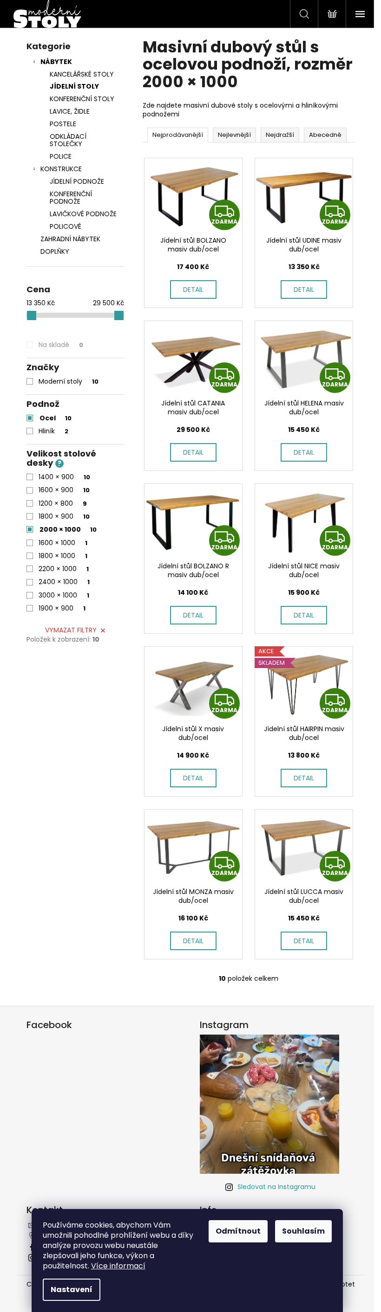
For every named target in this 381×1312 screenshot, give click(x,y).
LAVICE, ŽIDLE (70, 111)
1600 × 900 (64, 490)
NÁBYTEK (56, 61)
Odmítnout (238, 1231)
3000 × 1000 (64, 595)
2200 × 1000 (64, 568)
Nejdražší (280, 134)
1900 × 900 (62, 608)
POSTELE (63, 124)
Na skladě (61, 344)
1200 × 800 (63, 503)
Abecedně (325, 134)
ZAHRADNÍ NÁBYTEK (70, 239)
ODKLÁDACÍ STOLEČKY (68, 140)
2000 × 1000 (68, 529)
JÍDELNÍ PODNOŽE (77, 181)
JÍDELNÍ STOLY (74, 86)
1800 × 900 (64, 516)
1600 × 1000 (63, 542)
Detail (193, 289)
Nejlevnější (234, 134)
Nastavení (71, 1289)
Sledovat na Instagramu (276, 1186)
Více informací (118, 1266)
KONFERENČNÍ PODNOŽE (71, 197)
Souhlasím (303, 1231)
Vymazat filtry (71, 630)
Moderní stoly (69, 381)
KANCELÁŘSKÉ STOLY (82, 74)
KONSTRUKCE (61, 169)
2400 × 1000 (64, 581)
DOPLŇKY (54, 251)
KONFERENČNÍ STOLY (82, 98)
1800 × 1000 (63, 555)
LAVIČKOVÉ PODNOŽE (83, 214)
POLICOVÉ (65, 226)
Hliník (53, 431)
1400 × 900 (64, 477)
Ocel (55, 418)
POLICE (61, 156)
